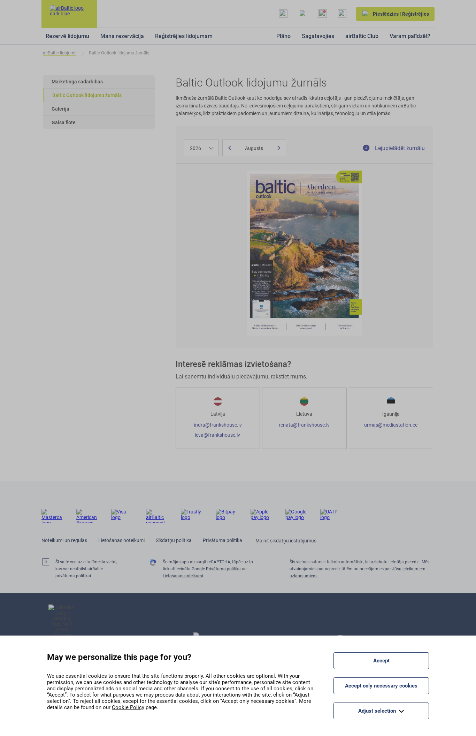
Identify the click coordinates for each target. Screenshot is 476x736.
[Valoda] (342, 14)
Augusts (254, 148)
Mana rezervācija (122, 36)
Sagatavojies (318, 36)
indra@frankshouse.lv (218, 425)
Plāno (283, 36)
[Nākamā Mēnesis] (279, 148)
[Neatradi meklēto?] (283, 14)
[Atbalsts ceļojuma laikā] (303, 14)
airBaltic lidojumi (59, 52)
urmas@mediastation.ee (390, 425)
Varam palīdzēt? (410, 36)
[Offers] (323, 14)
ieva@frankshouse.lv (218, 435)
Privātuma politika (222, 540)
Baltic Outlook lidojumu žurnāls (87, 95)
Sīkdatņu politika (174, 540)
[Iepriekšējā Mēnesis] (230, 148)
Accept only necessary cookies (381, 686)
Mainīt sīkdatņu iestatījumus (285, 540)
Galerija (60, 109)
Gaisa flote (64, 122)
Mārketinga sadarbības (77, 81)
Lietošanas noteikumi (121, 540)
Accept (381, 661)
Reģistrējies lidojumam (184, 36)
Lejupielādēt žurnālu (399, 148)
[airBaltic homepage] (69, 14)
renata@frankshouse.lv (304, 425)
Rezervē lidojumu (67, 36)
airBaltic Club (361, 36)
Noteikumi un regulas (64, 540)
